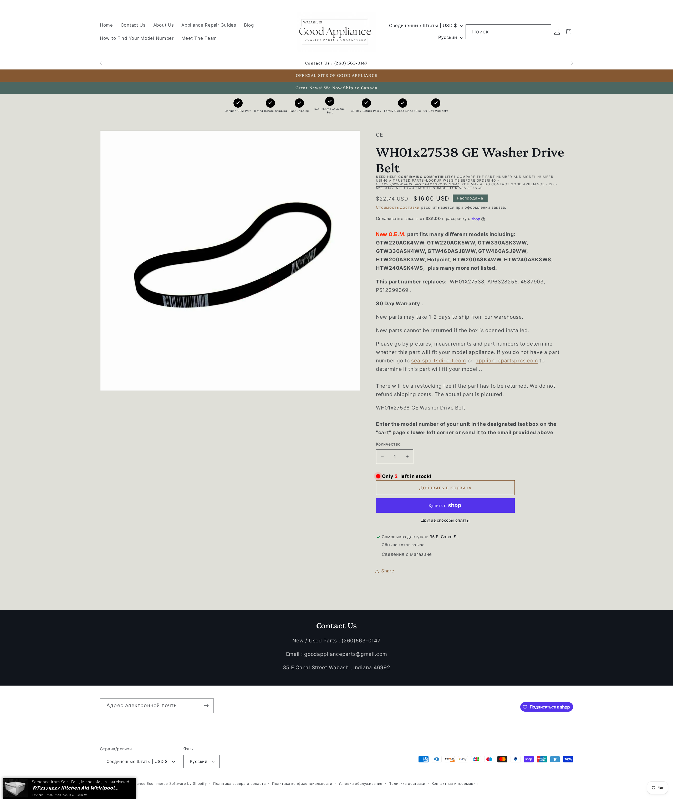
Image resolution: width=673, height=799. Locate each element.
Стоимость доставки (398, 207)
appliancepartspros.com (507, 361)
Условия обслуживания (361, 783)
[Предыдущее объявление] (101, 63)
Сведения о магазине (407, 554)
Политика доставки (407, 783)
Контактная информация (455, 783)
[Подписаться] (206, 705)
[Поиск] (544, 32)
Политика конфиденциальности (302, 783)
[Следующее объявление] (572, 63)
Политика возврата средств (239, 783)
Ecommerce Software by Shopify (177, 783)
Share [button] (387, 570)
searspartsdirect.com (438, 361)
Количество (388, 444)
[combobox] (508, 32)
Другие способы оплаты (445, 520)
